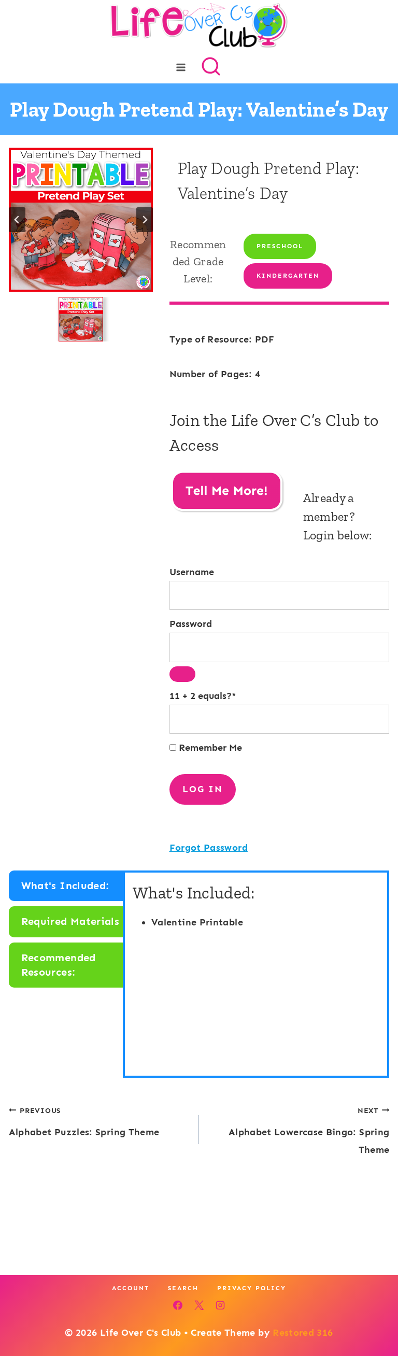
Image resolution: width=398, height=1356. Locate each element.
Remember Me (209, 747)
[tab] (67, 886)
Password (190, 624)
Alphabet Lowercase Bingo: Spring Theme (309, 1130)
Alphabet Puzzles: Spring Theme (84, 1122)
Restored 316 (303, 1332)
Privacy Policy (251, 1288)
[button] (81, 319)
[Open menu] (181, 67)
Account (130, 1288)
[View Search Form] (210, 67)
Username (191, 572)
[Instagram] (220, 1305)
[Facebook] (177, 1305)
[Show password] (182, 674)
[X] (199, 1305)
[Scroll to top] (373, 1315)
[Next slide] (144, 219)
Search (183, 1288)
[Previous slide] (17, 219)
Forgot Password (208, 847)
